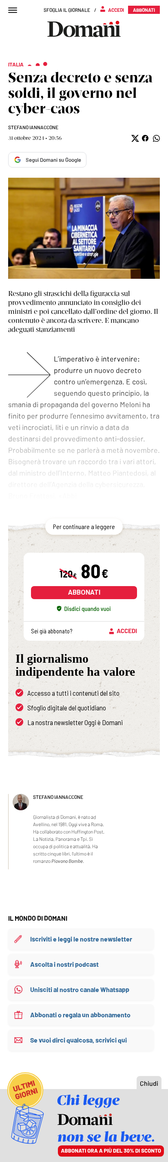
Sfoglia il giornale (67, 10)
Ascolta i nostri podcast (64, 964)
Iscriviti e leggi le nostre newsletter (81, 939)
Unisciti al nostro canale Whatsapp (79, 989)
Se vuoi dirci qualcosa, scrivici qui (78, 1040)
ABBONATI (84, 592)
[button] (134, 138)
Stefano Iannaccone (33, 127)
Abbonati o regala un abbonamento (80, 1015)
